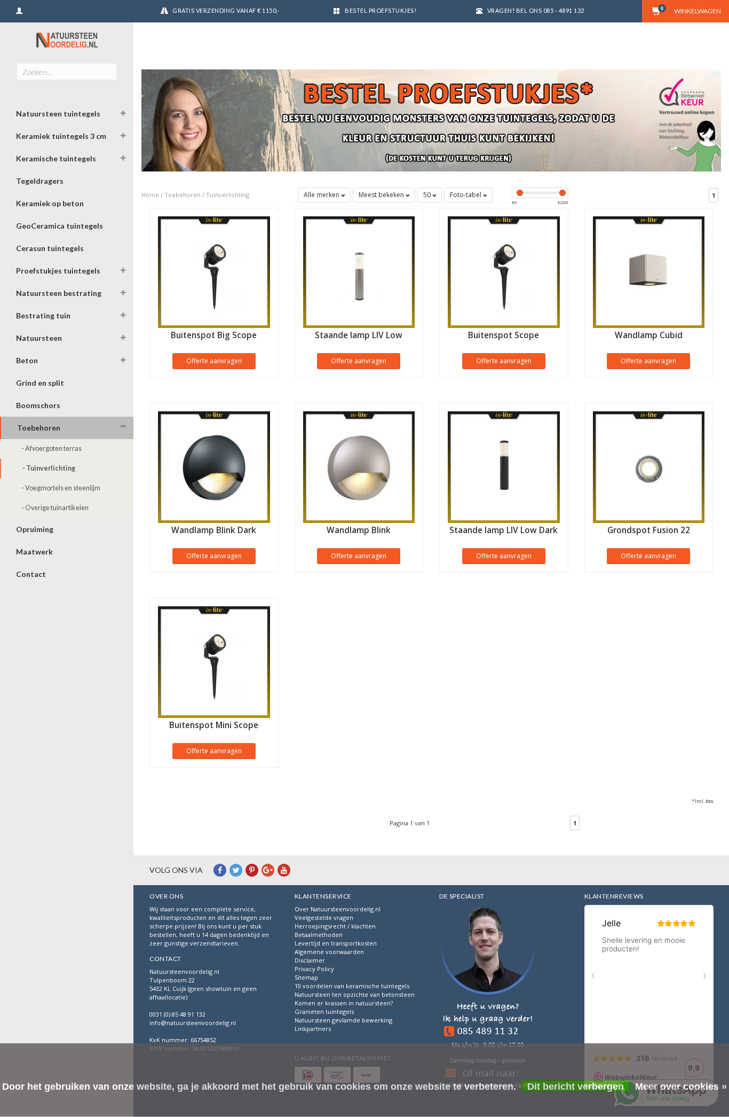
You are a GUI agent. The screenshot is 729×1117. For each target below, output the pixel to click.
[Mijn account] (19, 9)
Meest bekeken (382, 194)
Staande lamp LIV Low (358, 335)
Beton (27, 360)
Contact (31, 574)
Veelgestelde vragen (324, 917)
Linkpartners (313, 1029)
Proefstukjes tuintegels (58, 270)
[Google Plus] (268, 870)
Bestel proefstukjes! (380, 10)
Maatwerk (34, 551)
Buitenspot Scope (503, 335)
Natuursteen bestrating (58, 293)
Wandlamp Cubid (649, 335)
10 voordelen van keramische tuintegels (352, 986)
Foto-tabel (466, 194)
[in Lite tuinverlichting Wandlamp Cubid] (649, 271)
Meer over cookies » (681, 1086)
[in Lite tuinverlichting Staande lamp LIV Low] (359, 271)
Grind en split (40, 382)
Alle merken (322, 194)
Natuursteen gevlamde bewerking (343, 1020)
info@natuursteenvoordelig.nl (192, 1023)
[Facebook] (220, 870)
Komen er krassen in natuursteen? (344, 1003)
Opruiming (34, 529)
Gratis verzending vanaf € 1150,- (225, 10)
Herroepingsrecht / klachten (335, 926)
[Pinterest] (252, 870)
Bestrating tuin (43, 315)
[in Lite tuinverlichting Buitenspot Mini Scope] (214, 661)
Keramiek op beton (50, 203)
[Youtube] (284, 870)
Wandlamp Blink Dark (213, 530)
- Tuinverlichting (48, 468)
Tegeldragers (40, 180)
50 (427, 194)
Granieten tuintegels (324, 1011)
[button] (123, 115)
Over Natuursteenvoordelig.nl (338, 909)
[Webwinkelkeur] (487, 998)
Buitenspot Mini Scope (213, 725)
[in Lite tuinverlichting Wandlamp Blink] (359, 466)
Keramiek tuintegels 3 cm (61, 135)
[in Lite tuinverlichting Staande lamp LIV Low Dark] (504, 466)
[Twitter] (236, 870)
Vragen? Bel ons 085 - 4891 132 (535, 10)
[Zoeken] (108, 66)
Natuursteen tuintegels (58, 113)
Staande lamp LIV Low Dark (503, 530)
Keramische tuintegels (56, 158)
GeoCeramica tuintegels (59, 225)
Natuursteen (39, 337)
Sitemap (306, 977)
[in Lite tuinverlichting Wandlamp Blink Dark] (214, 466)
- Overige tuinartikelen (55, 508)
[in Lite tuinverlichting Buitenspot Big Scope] (214, 271)
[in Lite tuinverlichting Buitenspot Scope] (504, 271)
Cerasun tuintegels (50, 248)
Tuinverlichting (227, 195)
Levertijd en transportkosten (336, 943)
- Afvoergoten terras (51, 448)
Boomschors (38, 405)
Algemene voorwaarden (329, 952)
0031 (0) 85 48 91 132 (177, 1014)
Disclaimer (310, 960)
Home (150, 195)
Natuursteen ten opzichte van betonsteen (355, 994)
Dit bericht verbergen (575, 1086)
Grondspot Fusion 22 (648, 530)
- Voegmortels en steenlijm (60, 488)
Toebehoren (38, 427)
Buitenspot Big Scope (214, 335)
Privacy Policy (314, 969)
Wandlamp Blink (359, 530)
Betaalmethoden (319, 935)
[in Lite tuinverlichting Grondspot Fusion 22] (649, 466)
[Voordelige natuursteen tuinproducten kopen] (66, 40)
